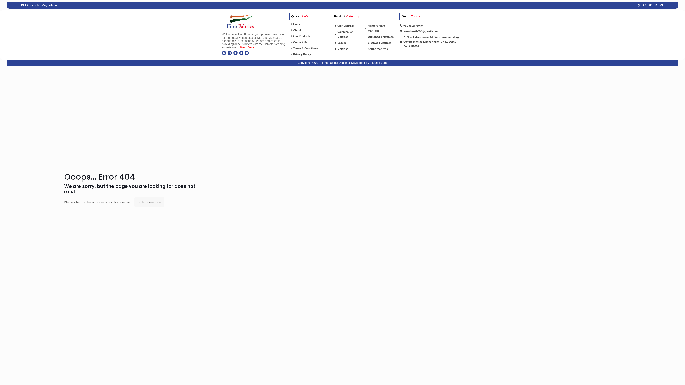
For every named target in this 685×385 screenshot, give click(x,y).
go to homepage (149, 202)
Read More (247, 47)
